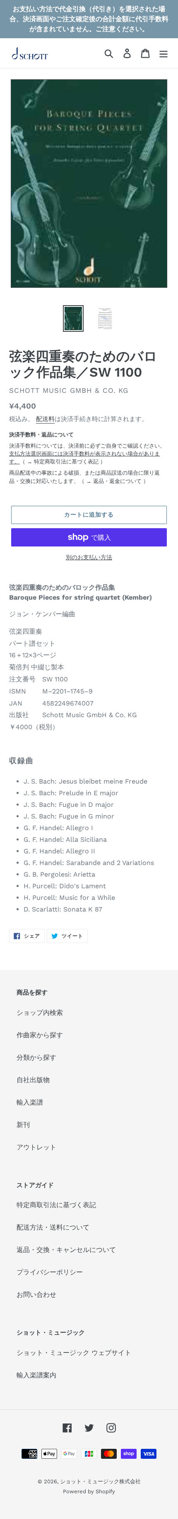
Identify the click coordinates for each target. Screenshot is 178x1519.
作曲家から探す (40, 1035)
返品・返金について (117, 481)
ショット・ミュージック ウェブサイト (74, 1353)
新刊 (23, 1125)
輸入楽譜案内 (36, 1375)
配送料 (45, 419)
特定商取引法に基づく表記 (66, 461)
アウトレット (36, 1147)
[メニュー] (163, 53)
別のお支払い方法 (89, 557)
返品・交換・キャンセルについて (66, 1250)
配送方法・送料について (53, 1227)
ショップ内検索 (40, 1013)
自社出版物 (33, 1080)
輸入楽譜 (30, 1102)
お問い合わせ (36, 1294)
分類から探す (36, 1057)
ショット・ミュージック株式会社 (100, 1481)
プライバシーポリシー (50, 1272)
